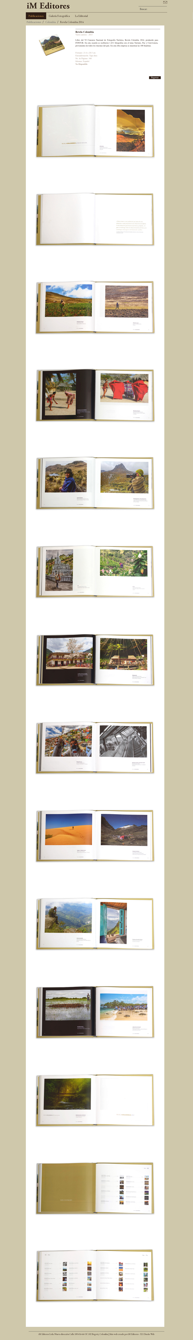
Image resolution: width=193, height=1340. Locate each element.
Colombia (50, 22)
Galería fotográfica (59, 16)
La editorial (81, 16)
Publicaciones (36, 16)
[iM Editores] (48, 5)
